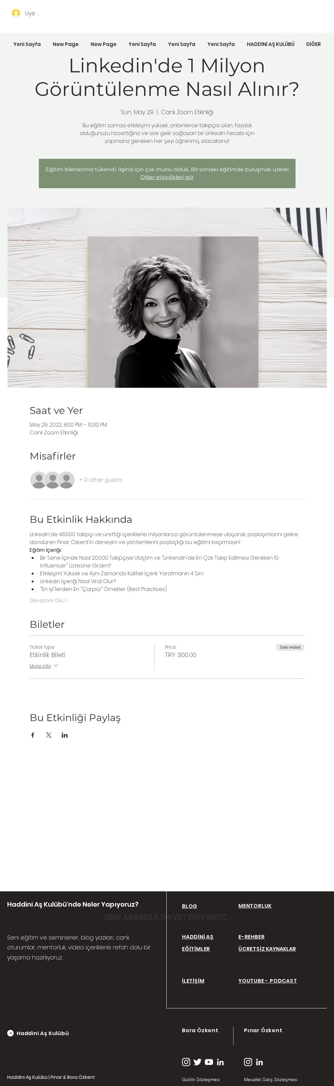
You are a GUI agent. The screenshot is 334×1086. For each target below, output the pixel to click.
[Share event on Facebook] (33, 735)
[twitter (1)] (197, 1062)
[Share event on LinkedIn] (65, 735)
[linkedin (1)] (220, 1062)
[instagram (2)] (186, 1062)
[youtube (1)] (209, 1062)
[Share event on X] (49, 735)
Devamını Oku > (49, 600)
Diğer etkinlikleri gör (167, 177)
